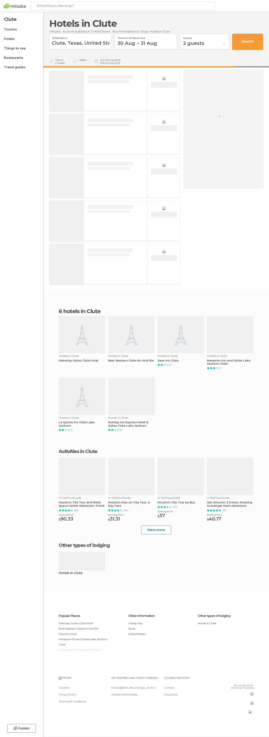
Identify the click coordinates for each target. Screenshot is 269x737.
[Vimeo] (244, 679)
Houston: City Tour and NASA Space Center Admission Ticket (82, 504)
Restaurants (13, 58)
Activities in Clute (78, 451)
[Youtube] (251, 679)
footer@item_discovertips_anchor (133, 687)
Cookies (64, 687)
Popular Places (69, 616)
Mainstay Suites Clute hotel (78, 360)
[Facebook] (231, 679)
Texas (131, 628)
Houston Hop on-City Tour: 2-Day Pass (129, 504)
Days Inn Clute (168, 360)
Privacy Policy (67, 694)
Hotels (9, 39)
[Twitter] (238, 679)
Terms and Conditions (72, 701)
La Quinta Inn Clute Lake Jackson (77, 424)
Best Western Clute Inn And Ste (131, 360)
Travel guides (14, 67)
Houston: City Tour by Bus (176, 502)
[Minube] (14, 6)
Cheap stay (135, 623)
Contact (169, 687)
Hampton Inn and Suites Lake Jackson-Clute (228, 362)
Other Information (141, 616)
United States (137, 633)
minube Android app (124, 694)
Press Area (171, 694)
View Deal (164, 84)
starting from (66, 514)
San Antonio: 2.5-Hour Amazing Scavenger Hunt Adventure (229, 504)
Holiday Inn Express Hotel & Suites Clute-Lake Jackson (128, 424)
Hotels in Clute (71, 573)
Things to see (15, 48)
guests (195, 43)
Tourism (10, 29)
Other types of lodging (214, 616)
